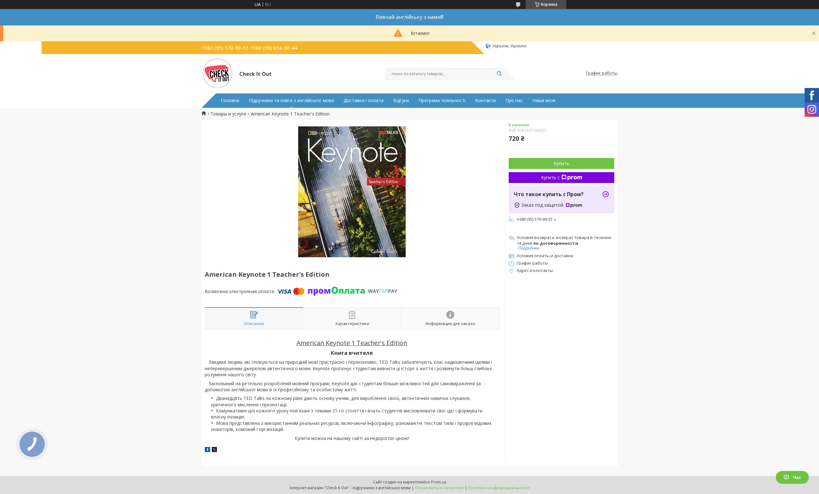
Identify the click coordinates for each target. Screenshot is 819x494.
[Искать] (499, 74)
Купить (561, 163)
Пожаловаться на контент (439, 487)
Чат (797, 477)
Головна (230, 100)
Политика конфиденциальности (498, 487)
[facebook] (207, 450)
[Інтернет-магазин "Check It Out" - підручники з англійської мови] (218, 73)
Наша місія (543, 100)
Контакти (485, 100)
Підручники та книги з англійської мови (291, 100)
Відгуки (401, 100)
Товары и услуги (228, 114)
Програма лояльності (441, 100)
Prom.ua (438, 482)
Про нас (514, 100)
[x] (214, 450)
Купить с (550, 177)
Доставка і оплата (364, 100)
